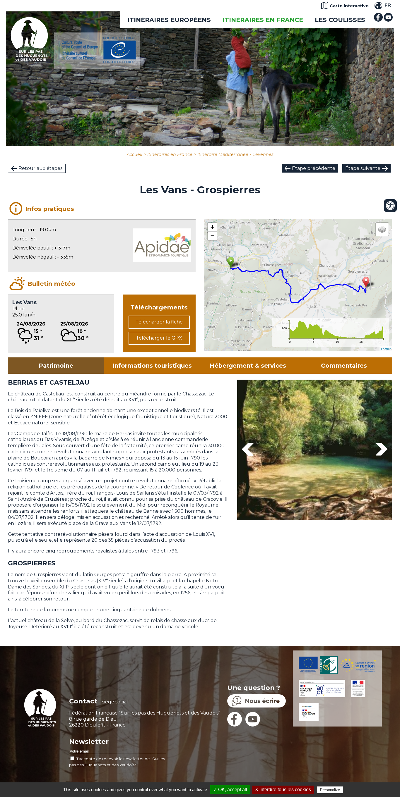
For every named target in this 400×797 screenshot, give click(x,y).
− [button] (212, 236)
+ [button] (212, 227)
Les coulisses (340, 19)
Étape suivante (362, 168)
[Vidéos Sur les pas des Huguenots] (388, 20)
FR (387, 5)
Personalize (330, 790)
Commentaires (344, 365)
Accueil (134, 154)
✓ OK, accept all (230, 789)
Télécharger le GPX (159, 338)
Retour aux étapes (40, 168)
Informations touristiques (152, 365)
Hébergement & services (248, 365)
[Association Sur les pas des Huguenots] (29, 59)
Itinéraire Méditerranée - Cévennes (235, 154)
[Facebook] (378, 20)
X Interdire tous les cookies (283, 789)
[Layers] (382, 229)
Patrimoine (56, 365)
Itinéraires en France (263, 19)
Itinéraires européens (169, 19)
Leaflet (386, 348)
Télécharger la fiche (159, 322)
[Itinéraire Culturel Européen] (97, 61)
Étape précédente (313, 168)
